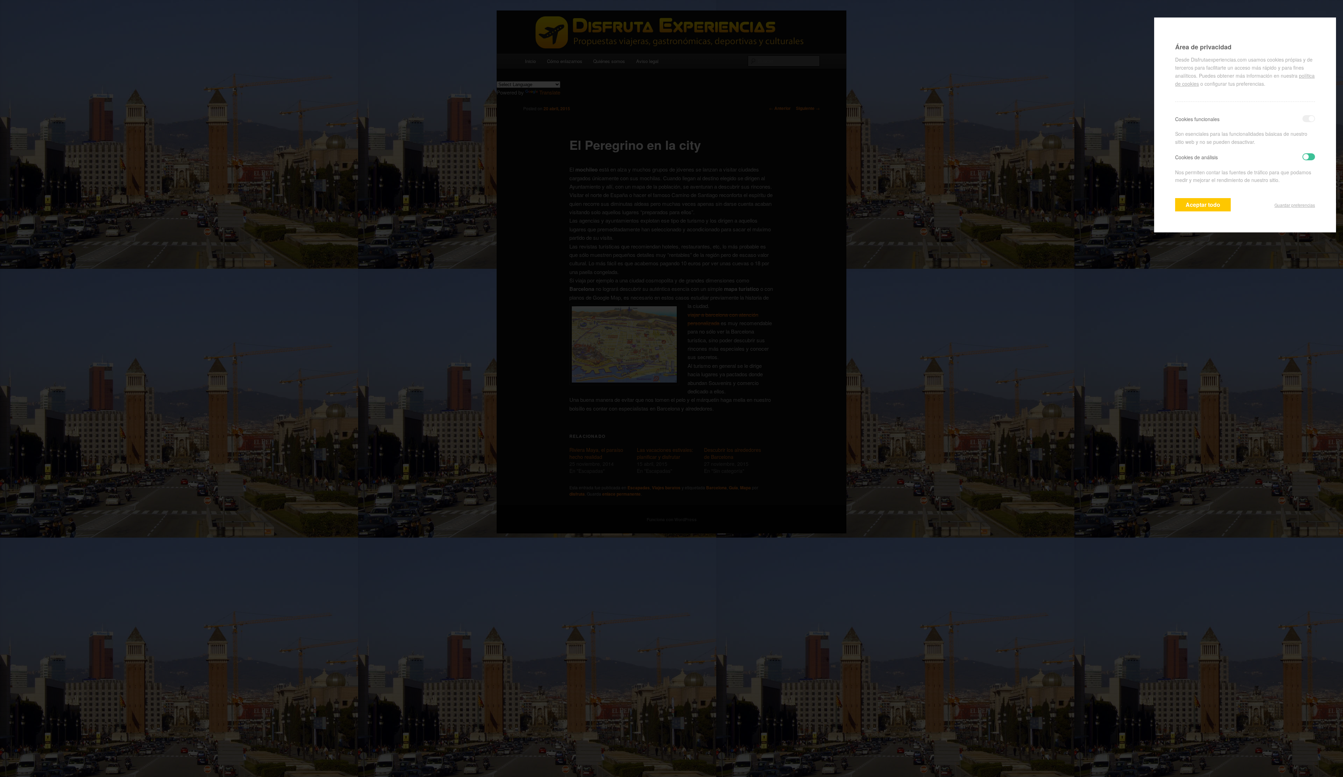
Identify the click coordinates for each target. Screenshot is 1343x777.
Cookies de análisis (1196, 157)
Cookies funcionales (1197, 118)
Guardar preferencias (1294, 205)
